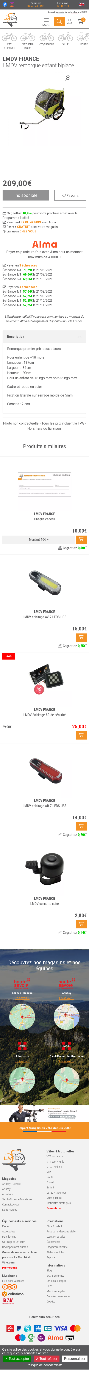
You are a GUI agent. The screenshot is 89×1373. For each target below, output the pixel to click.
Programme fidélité (16, 217)
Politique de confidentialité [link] (44, 1365)
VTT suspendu (55, 1156)
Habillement (9, 1236)
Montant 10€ (37, 540)
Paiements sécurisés (44, 1317)
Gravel (50, 1182)
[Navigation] (59, 21)
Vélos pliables (54, 1197)
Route (50, 1177)
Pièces (5, 1226)
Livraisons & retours (13, 1280)
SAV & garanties (55, 1275)
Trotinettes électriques (59, 1203)
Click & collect (54, 1226)
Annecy (6, 1189)
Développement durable (15, 1247)
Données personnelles (58, 1296)
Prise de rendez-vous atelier (61, 1231)
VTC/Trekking (54, 1166)
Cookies (51, 1301)
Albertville (7, 1194)
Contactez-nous (11, 1204)
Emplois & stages (56, 1280)
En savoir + (22, 998)
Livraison (13, 231)
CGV (49, 1286)
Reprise (51, 1257)
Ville (49, 1172)
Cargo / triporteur (56, 1192)
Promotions (54, 1208)
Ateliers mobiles (55, 1252)
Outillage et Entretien (13, 1241)
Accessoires (8, 1231)
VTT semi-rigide (55, 1161)
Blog (49, 1270)
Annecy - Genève (11, 1183)
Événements (53, 1241)
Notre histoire (9, 1209)
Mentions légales (56, 1291)
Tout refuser (48, 1358)
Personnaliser (74, 1358)
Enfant (50, 1187)
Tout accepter (18, 1358)
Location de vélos (56, 1236)
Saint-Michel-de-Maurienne (17, 1199)
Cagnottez (74, 548)
